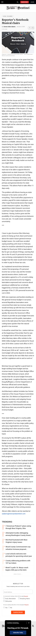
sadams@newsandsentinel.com (13, 514)
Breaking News (25, 598)
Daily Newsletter (10, 598)
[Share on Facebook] (29, 27)
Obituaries (8, 601)
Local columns (7, 16)
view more (17, 574)
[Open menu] (2, 2)
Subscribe (24, 2)
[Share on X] (33, 27)
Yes (6, 608)
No (11, 608)
